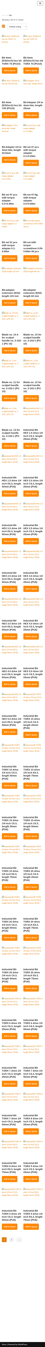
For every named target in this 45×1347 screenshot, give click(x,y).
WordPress (22, 1344)
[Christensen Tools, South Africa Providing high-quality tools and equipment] (10, 3)
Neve (4, 1344)
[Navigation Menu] (40, 3)
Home (4, 15)
